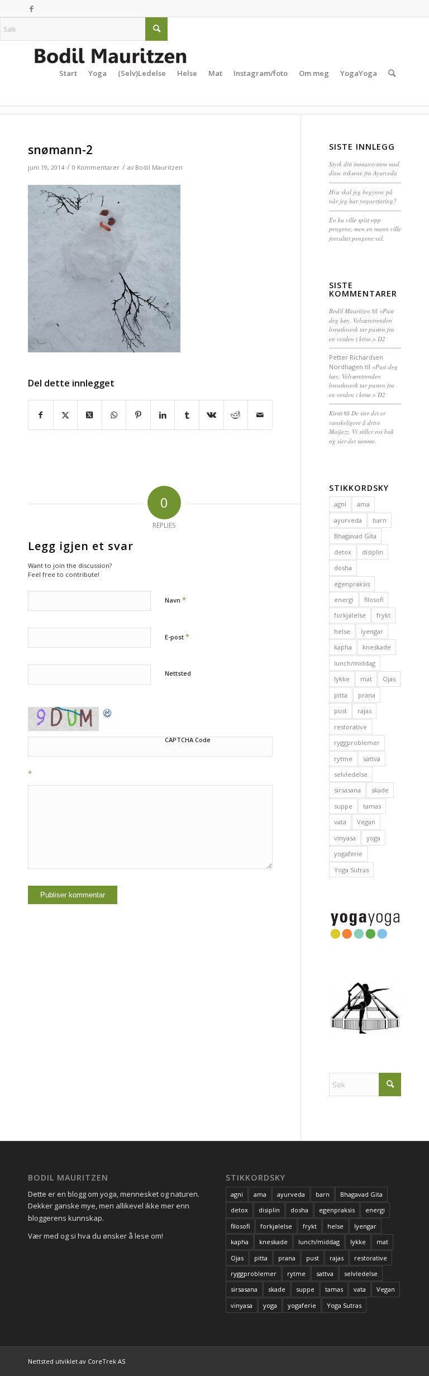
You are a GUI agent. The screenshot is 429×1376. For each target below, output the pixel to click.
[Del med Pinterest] (138, 414)
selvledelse (351, 774)
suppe (343, 806)
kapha (343, 647)
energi (344, 599)
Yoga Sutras (351, 870)
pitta (340, 695)
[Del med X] (66, 414)
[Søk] (392, 73)
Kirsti (335, 413)
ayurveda (348, 520)
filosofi (373, 599)
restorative (350, 727)
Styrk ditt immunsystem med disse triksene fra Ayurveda (364, 169)
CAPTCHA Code (188, 739)
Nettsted (178, 673)
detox (342, 552)
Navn (175, 600)
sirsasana (347, 790)
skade (380, 790)
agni (340, 504)
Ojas (389, 679)
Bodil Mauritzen (159, 167)
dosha (343, 567)
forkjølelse (350, 615)
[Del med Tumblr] (187, 414)
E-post (177, 637)
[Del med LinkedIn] (163, 414)
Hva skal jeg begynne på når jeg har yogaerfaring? (363, 197)
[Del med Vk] (211, 414)
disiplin (372, 552)
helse (342, 631)
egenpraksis (352, 584)
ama (363, 504)
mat (366, 679)
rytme (343, 758)
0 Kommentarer (96, 167)
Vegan (366, 822)
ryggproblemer (357, 742)
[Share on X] (90, 414)
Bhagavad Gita (355, 536)
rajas (364, 710)
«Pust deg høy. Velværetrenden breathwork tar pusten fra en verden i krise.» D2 (361, 325)
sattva (371, 758)
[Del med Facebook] (40, 414)
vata (340, 822)
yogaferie (348, 853)
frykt (383, 615)
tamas (372, 806)
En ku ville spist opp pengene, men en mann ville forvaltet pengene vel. (365, 229)
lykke (342, 679)
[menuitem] (48, 73)
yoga (373, 838)
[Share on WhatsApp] (114, 414)
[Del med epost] (260, 414)
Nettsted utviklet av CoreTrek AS (76, 1361)
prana (366, 695)
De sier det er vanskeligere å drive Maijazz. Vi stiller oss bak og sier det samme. (361, 427)
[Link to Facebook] (31, 8)
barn (380, 520)
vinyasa (345, 838)
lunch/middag (354, 663)
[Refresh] (108, 713)
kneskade (377, 647)
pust (340, 710)
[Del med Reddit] (236, 414)
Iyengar (372, 631)
